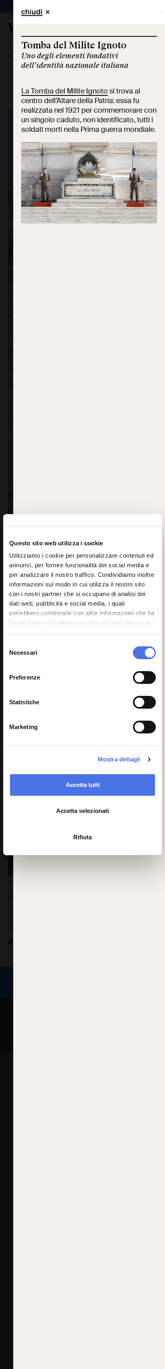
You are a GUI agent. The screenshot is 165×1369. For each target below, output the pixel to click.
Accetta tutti (83, 784)
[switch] (144, 677)
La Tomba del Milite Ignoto (64, 91)
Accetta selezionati (82, 810)
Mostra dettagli (119, 759)
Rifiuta (82, 837)
